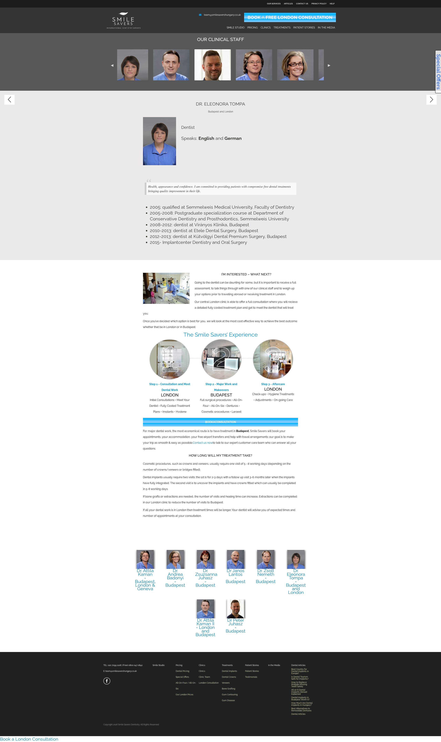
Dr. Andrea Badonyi (175, 577)
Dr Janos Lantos (235, 575)
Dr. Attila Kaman (145, 579)
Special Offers (182, 677)
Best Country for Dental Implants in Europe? (300, 671)
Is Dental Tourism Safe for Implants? (300, 678)
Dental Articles (298, 665)
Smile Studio (235, 27)
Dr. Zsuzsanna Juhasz (205, 577)
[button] (112, 65)
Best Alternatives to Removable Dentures (301, 709)
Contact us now (203, 442)
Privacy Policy (318, 4)
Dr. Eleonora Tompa (296, 581)
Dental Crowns (229, 677)
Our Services (274, 4)
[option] (137, 64)
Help (332, 4)
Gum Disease (228, 700)
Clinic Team (204, 677)
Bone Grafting (228, 689)
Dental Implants (229, 671)
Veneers (226, 683)
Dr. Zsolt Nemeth (266, 575)
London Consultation (209, 683)
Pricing (252, 27)
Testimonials (251, 677)
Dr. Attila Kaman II (205, 626)
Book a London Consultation (29, 739)
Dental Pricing (182, 671)
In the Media (326, 27)
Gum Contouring (230, 694)
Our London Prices (184, 694)
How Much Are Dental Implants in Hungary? (301, 704)
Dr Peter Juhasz (235, 625)
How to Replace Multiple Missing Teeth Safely (299, 684)
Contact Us (302, 4)
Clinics (266, 27)
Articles (288, 4)
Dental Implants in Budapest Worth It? (300, 698)
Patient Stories (304, 27)
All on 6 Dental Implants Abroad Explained (299, 692)
